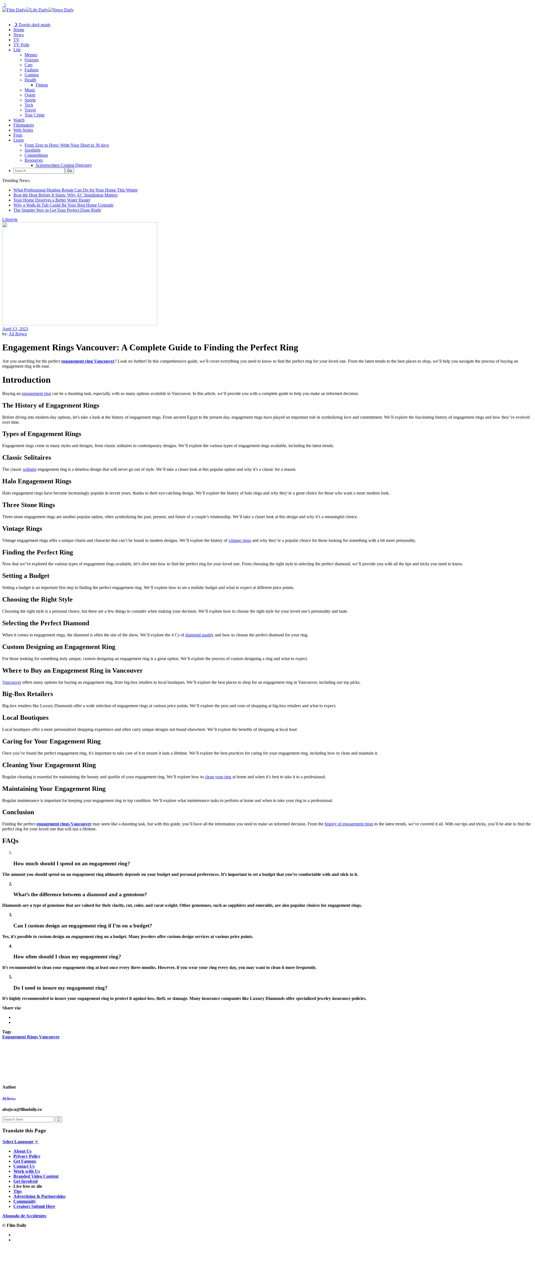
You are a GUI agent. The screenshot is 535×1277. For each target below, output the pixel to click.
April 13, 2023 (15, 328)
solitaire (30, 469)
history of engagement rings (349, 824)
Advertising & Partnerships (39, 1196)
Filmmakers (23, 125)
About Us (22, 1151)
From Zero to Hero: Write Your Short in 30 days (67, 145)
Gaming (32, 74)
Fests (17, 135)
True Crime (35, 115)
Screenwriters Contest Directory (64, 165)
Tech (29, 105)
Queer (30, 95)
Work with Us (26, 1171)
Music (30, 90)
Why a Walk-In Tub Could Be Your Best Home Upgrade (63, 205)
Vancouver (11, 682)
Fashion (31, 69)
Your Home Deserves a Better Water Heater (51, 200)
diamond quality (199, 635)
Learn (18, 140)
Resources (34, 160)
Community (24, 1201)
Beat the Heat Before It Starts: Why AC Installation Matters (65, 195)
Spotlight (32, 150)
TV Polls (21, 44)
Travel (30, 110)
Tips (17, 1191)
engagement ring (36, 393)
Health (30, 79)
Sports (30, 100)
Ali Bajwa (18, 333)
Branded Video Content (36, 1176)
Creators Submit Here (34, 1206)
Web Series (23, 130)
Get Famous (24, 1161)
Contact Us (24, 1166)
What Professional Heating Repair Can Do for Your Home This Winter (75, 190)
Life (17, 49)
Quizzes (32, 59)
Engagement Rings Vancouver (31, 1036)
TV (16, 39)
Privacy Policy (26, 1156)
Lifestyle (10, 219)
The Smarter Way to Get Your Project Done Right (57, 210)
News (18, 34)
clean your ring (218, 776)
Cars (29, 64)
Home (18, 29)
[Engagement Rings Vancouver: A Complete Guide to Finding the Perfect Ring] (41, 1087)
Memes (31, 54)
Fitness (42, 85)
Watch (19, 120)
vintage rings (239, 540)
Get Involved (25, 1181)
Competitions (36, 155)
